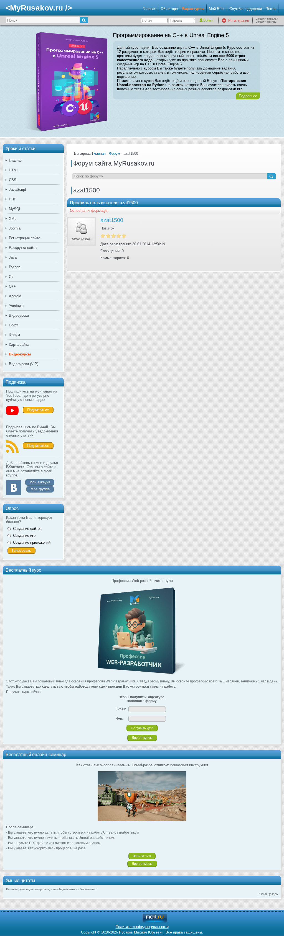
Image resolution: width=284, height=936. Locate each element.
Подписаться (38, 410)
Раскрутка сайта (23, 248)
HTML (14, 170)
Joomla (15, 228)
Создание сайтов (27, 529)
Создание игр (24, 535)
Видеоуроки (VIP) (23, 364)
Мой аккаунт (39, 482)
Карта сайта (19, 344)
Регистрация (238, 21)
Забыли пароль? (267, 18)
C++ (12, 286)
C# (11, 277)
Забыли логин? (266, 21)
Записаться (142, 856)
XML (12, 218)
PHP (12, 199)
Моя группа (40, 489)
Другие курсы (142, 738)
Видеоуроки (19, 315)
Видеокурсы (193, 9)
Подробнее (248, 96)
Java (13, 257)
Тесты (271, 9)
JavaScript (17, 189)
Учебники (16, 306)
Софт (13, 325)
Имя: (119, 719)
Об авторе (169, 9)
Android (15, 296)
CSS (12, 180)
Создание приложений (31, 542)
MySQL (15, 209)
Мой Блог (217, 9)
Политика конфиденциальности (142, 927)
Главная (149, 9)
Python (14, 267)
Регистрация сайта (24, 238)
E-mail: (120, 709)
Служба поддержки (245, 9)
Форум (14, 335)
